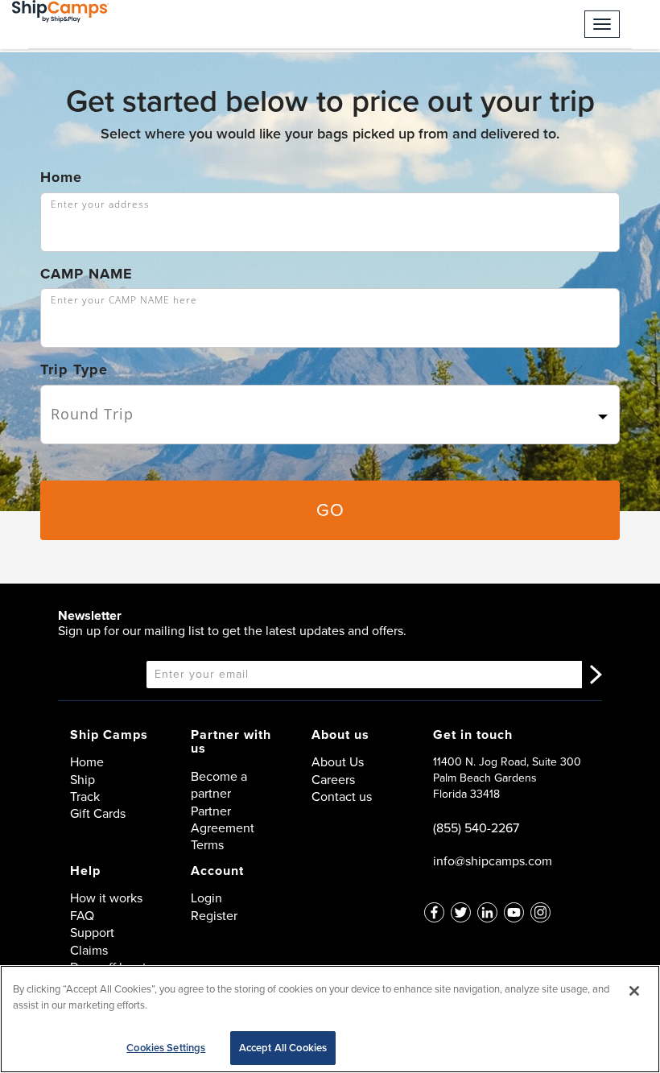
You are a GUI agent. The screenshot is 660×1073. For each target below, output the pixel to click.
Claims (89, 950)
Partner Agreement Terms (222, 828)
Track (85, 796)
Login (206, 898)
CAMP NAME (86, 274)
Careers (333, 779)
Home (61, 177)
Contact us (341, 796)
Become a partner (219, 785)
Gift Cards (98, 813)
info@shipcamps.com (492, 861)
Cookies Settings (165, 1047)
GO (330, 510)
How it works (106, 898)
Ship (82, 779)
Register (214, 915)
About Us (337, 762)
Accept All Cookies (283, 1047)
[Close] (634, 991)
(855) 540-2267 (476, 828)
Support (92, 932)
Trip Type (74, 370)
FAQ (82, 915)
